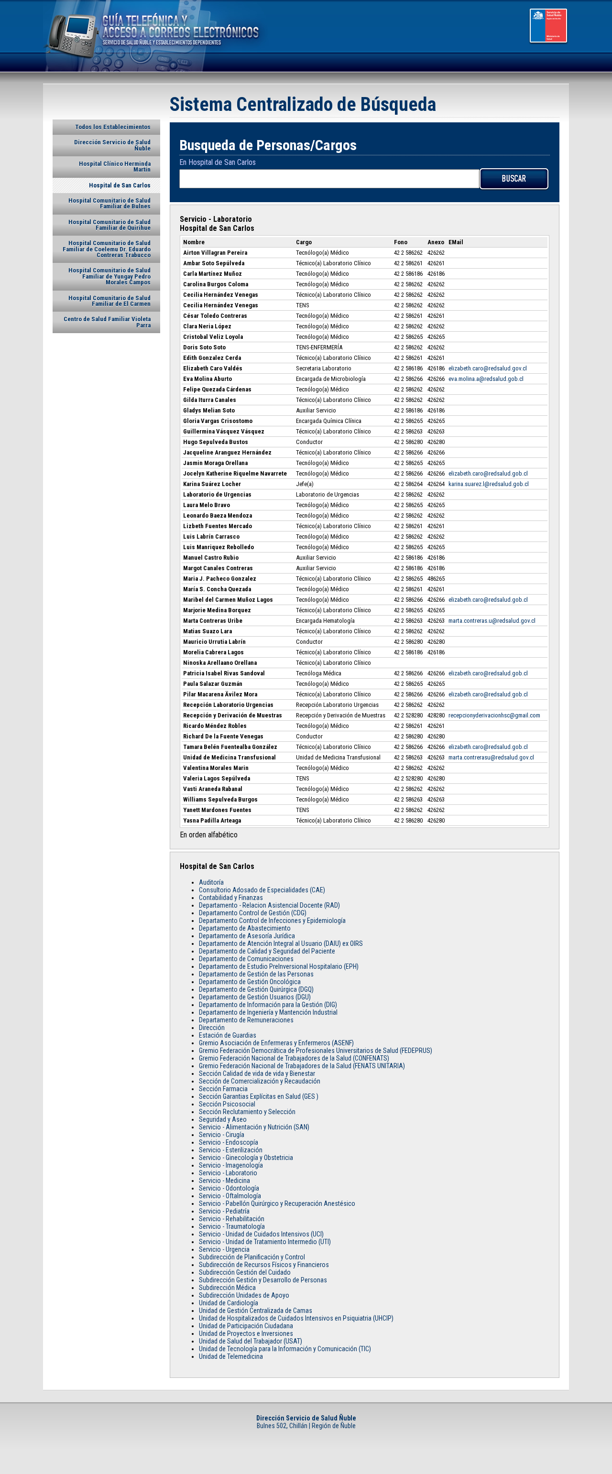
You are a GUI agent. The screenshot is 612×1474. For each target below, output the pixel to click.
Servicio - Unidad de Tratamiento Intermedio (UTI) (265, 1242)
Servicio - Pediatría (224, 1211)
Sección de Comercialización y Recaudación (259, 1081)
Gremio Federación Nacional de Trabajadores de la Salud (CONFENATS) (294, 1058)
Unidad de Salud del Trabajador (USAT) (250, 1341)
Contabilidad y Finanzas (231, 897)
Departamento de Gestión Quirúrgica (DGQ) (256, 989)
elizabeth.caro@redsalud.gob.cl (488, 473)
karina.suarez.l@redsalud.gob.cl (488, 484)
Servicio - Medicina (224, 1180)
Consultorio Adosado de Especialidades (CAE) (262, 890)
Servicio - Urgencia (224, 1249)
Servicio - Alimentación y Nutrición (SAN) (254, 1127)
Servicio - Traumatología (232, 1226)
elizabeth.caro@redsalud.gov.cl (488, 368)
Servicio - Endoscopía (228, 1142)
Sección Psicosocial (227, 1104)
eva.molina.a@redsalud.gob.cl (486, 378)
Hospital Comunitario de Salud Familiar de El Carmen (109, 300)
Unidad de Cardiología (228, 1303)
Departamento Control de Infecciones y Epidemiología (272, 920)
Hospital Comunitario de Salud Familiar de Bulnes (109, 203)
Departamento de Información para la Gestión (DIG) (268, 1004)
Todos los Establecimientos (113, 126)
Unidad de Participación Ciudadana (246, 1326)
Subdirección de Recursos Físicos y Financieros (264, 1264)
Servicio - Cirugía (221, 1134)
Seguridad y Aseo (223, 1119)
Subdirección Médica (227, 1287)
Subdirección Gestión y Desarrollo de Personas (263, 1280)
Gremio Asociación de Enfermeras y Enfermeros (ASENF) (276, 1043)
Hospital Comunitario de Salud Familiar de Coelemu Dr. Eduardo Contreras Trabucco (107, 249)
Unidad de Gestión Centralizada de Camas (255, 1310)
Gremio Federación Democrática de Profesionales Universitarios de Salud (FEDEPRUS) (315, 1050)
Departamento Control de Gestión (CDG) (252, 913)
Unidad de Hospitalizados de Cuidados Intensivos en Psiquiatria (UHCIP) (296, 1318)
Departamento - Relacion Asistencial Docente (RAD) (269, 905)
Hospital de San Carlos (120, 185)
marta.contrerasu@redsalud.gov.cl (491, 757)
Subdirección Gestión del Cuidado (245, 1272)
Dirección (212, 1027)
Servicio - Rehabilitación (231, 1219)
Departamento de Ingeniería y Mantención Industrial (268, 1012)
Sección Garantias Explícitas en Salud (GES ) (258, 1096)
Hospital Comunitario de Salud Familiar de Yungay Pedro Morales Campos (109, 276)
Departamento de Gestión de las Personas (256, 974)
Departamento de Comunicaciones (246, 959)
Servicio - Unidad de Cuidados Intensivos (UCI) (261, 1234)
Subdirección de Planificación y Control (252, 1257)
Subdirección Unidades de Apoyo (244, 1295)
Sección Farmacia (223, 1089)
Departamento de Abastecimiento (245, 928)
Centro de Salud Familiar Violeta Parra (107, 321)
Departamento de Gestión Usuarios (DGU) (255, 997)
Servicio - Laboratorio (228, 1173)
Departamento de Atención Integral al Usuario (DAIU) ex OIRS (281, 943)
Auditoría (211, 882)
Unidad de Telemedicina (231, 1356)
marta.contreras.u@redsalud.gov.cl (492, 620)
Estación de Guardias (227, 1035)
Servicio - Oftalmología (230, 1196)
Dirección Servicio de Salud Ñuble (112, 145)
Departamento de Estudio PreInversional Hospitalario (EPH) (279, 966)
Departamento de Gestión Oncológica (250, 982)
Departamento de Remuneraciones (246, 1020)
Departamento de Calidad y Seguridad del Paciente (267, 951)
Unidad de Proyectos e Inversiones (246, 1333)
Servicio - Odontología (229, 1188)
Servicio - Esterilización (230, 1150)
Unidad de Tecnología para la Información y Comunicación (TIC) (285, 1349)
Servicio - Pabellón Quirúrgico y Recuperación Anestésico (277, 1203)
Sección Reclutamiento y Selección (247, 1112)
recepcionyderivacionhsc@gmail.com (494, 715)
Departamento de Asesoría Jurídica (247, 936)
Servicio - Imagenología (231, 1165)
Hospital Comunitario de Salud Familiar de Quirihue (109, 224)
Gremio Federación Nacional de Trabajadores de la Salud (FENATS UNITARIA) (302, 1066)
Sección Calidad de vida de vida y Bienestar (257, 1073)
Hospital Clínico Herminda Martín (115, 166)
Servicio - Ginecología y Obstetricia (246, 1157)
